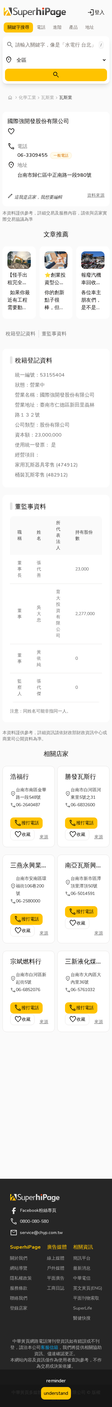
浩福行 (19, 777)
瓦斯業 (47, 98)
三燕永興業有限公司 (25, 865)
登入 (96, 12)
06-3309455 (42, 155)
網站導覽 (18, 1268)
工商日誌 (55, 1288)
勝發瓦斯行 (80, 777)
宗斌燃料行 (25, 961)
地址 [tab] (89, 27)
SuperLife (82, 1308)
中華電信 (82, 1278)
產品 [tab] (73, 27)
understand (56, 1393)
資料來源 (96, 195)
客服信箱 (49, 1347)
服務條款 (18, 1288)
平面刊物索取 (86, 1298)
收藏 (22, 834)
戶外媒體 (55, 1268)
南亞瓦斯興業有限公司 (80, 865)
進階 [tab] (57, 27)
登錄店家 (18, 1308)
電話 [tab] (41, 27)
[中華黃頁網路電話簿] (35, 12)
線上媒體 (55, 1258)
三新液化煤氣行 (80, 961)
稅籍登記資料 (20, 333)
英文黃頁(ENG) (87, 1288)
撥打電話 (26, 823)
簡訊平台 (82, 1258)
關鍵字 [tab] (18, 27)
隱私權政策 (21, 1278)
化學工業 (27, 98)
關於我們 (18, 1258)
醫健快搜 (82, 1318)
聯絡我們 (18, 1298)
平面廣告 (55, 1278)
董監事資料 (54, 333)
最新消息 (82, 1268)
